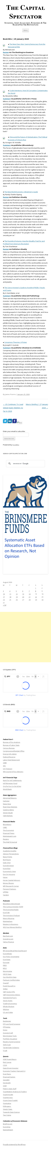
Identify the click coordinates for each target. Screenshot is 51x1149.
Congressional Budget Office (13, 751)
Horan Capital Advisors (11, 880)
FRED (5, 965)
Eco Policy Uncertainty (11, 956)
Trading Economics (10, 1003)
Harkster (6, 801)
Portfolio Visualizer (10, 1039)
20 (23, 597)
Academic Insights (9, 851)
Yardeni (6, 895)
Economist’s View (9, 871)
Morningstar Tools (10, 1036)
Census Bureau (9, 748)
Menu (25, 30)
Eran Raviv (7, 1074)
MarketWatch (8, 1130)
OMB (5, 763)
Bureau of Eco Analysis (11, 742)
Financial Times (8, 833)
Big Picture (7, 860)
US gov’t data (8, 1012)
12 (17, 594)
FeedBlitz (15, 445)
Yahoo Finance (8, 942)
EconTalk (6, 912)
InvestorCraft (8, 1033)
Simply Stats (8, 1109)
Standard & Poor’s (10, 998)
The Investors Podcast (11, 915)
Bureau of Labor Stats (11, 745)
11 (10, 594)
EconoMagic (7, 954)
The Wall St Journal (10, 842)
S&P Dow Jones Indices (11, 995)
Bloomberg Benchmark (11, 904)
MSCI (5, 968)
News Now (7, 804)
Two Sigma (7, 1115)
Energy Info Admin (10, 754)
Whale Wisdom (8, 1006)
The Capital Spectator (25, 11)
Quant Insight (8, 1094)
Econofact (6, 868)
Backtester (7, 1021)
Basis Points (7, 857)
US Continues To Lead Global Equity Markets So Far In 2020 (13, 407)
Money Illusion (8, 883)
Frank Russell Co (9, 986)
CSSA (5, 1065)
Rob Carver (7, 1062)
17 (4, 597)
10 (4, 594)
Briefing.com (7, 1124)
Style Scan (7, 1045)
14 (29, 594)
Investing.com (8, 939)
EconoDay (7, 1127)
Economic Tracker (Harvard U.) (14, 1071)
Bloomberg (7, 824)
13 (23, 594)
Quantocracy (8, 1097)
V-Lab (5, 1050)
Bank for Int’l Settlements (12, 780)
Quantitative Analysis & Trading (14, 1092)
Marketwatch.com (9, 836)
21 (29, 597)
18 (10, 597)
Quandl (6, 983)
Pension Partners (9, 889)
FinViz (5, 1030)
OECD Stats (7, 974)
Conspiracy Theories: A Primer (15, 342)
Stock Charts (7, 1001)
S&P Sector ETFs (9, 992)
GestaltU (6, 1080)
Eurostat (6, 962)
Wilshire (6, 1009)
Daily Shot (7, 863)
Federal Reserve (9, 757)
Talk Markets (8, 816)
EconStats (6, 959)
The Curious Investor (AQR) (13, 907)
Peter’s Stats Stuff (9, 1089)
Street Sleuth (8, 813)
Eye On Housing (9, 874)
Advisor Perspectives (11, 854)
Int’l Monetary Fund (10, 783)
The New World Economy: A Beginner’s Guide (21, 192)
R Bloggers (7, 1106)
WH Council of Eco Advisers (13, 772)
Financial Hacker (9, 1077)
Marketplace (7, 921)
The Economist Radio (11, 910)
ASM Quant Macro (9, 1059)
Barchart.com (8, 936)
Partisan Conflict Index (11, 980)
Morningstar (7, 971)
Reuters (6, 839)
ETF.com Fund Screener (11, 1024)
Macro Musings (8, 918)
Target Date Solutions (11, 1047)
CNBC (5, 827)
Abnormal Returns (10, 798)
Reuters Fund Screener (11, 1042)
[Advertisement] (25, 637)
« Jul (4, 605)
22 (36, 597)
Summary (7, 99)
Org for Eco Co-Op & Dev (12, 786)
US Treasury (7, 769)
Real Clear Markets (10, 807)
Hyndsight (7, 1083)
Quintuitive (7, 1103)
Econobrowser (8, 865)
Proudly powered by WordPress (14, 1144)
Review (6, 52)
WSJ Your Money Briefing (12, 927)
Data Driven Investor (10, 1068)
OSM (5, 1086)
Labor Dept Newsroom (11, 760)
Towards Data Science (11, 1112)
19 (17, 597)
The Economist (8, 830)
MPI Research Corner (11, 886)
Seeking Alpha (8, 810)
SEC (4, 766)
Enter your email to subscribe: (14, 431)
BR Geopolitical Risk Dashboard (15, 951)
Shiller (5, 989)
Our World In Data (9, 977)
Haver (5, 877)
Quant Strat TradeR (10, 1100)
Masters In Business (10, 924)
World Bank (7, 789)
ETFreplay (7, 1027)
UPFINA (5, 892)
